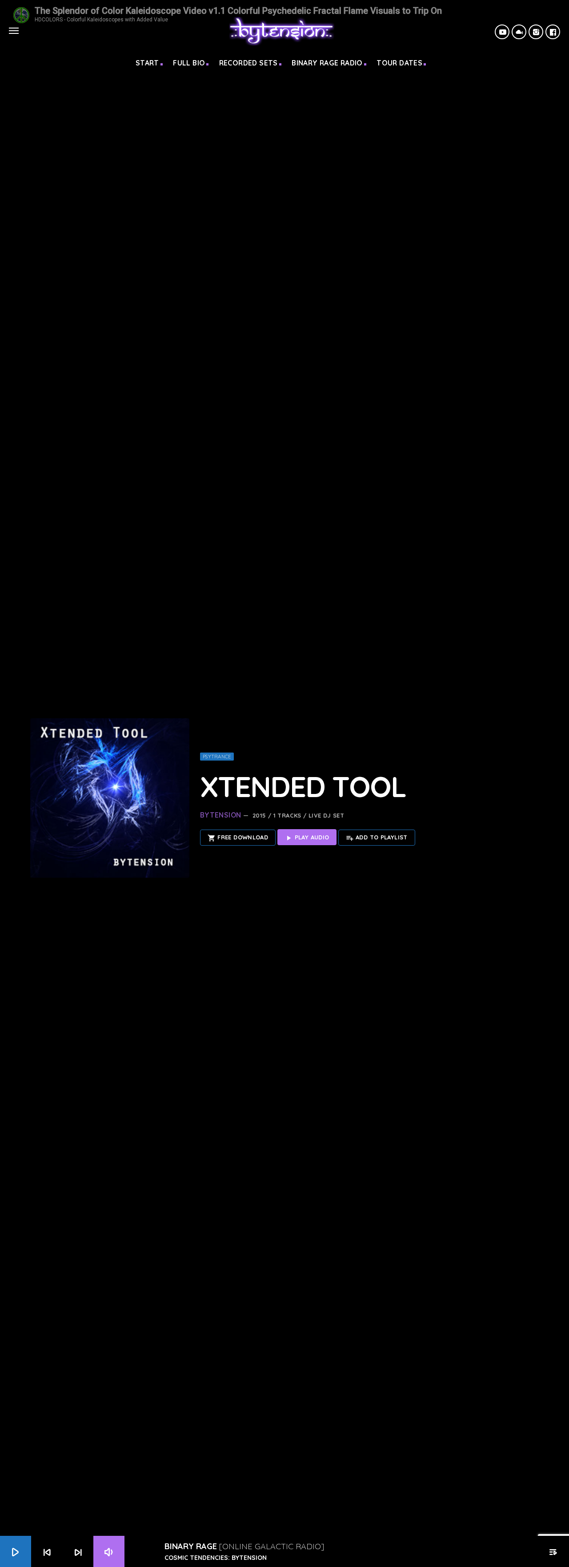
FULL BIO (189, 62)
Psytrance (217, 756)
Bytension (220, 814)
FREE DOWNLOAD (238, 838)
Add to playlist (377, 838)
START (147, 62)
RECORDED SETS (248, 62)
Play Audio (306, 838)
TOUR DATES (399, 62)
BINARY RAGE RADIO (327, 62)
